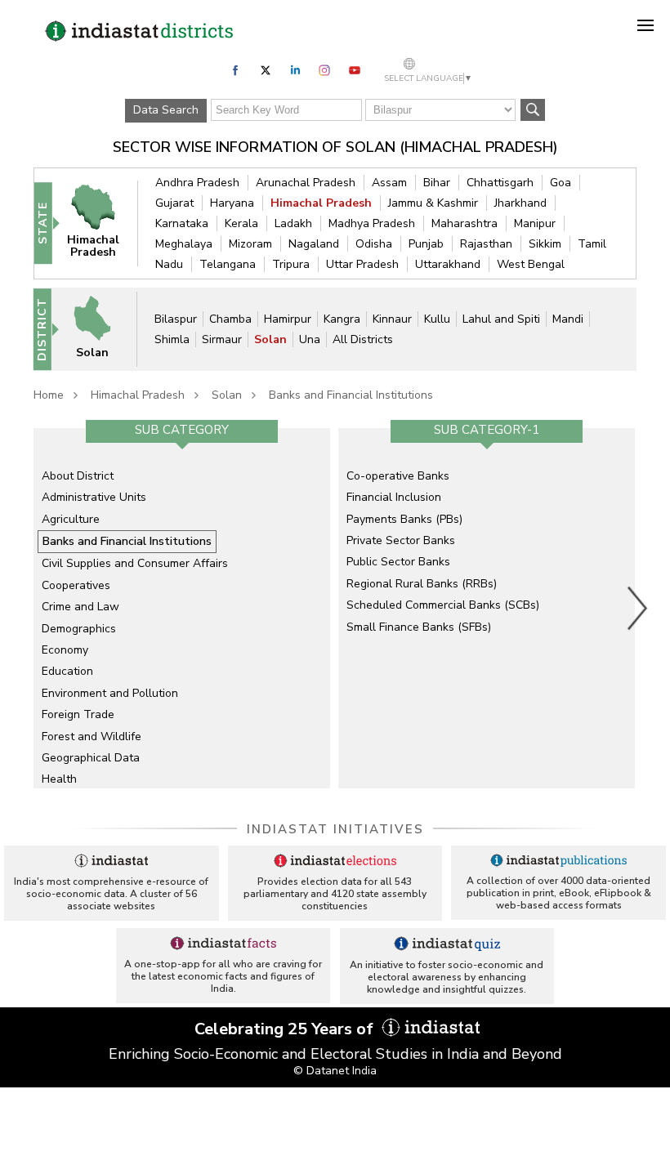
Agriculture (71, 519)
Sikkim (545, 244)
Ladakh (293, 223)
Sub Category (182, 430)
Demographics (79, 628)
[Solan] (100, 328)
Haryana (232, 203)
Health (59, 779)
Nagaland (313, 244)
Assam (389, 182)
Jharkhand (520, 203)
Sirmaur (222, 339)
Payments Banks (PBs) (404, 519)
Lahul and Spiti (501, 319)
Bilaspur (175, 319)
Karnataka (181, 223)
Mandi (567, 319)
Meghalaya (183, 244)
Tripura (291, 264)
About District (78, 476)
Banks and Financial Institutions (351, 395)
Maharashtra (464, 223)
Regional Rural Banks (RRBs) (421, 583)
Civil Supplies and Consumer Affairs (135, 563)
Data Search (166, 110)
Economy (65, 650)
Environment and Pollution (110, 693)
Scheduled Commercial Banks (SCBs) (442, 605)
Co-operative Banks (397, 476)
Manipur (535, 223)
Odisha (373, 244)
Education (67, 671)
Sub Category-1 (486, 430)
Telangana (227, 264)
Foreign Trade (78, 714)
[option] (182, 608)
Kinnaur (392, 319)
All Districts (363, 339)
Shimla (172, 339)
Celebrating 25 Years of (285, 1029)
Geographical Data (91, 758)
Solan (270, 339)
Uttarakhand (447, 264)
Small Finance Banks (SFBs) (418, 627)
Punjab (426, 244)
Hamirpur (287, 319)
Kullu (437, 319)
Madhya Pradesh (371, 223)
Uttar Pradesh (362, 264)
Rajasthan (486, 244)
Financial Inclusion (393, 497)
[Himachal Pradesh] (101, 222)
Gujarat (174, 203)
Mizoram (250, 244)
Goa (560, 182)
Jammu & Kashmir (433, 203)
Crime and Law (80, 606)
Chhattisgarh (500, 182)
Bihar (436, 182)
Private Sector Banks (400, 540)
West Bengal (531, 264)
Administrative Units (94, 497)
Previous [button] (25, 607)
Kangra (342, 319)
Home (49, 395)
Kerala (241, 223)
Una (309, 339)
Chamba (230, 319)
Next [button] (638, 607)
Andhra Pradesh (197, 182)
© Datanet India (335, 1070)
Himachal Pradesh (321, 203)
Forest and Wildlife (91, 736)
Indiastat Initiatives (335, 829)
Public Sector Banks (398, 561)
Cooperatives (76, 585)
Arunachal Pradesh (305, 182)
